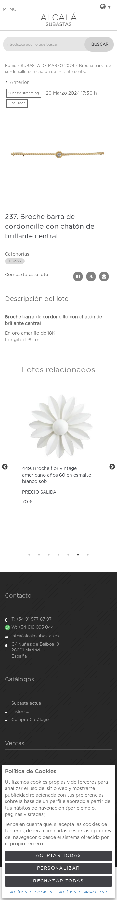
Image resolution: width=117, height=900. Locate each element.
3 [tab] (49, 554)
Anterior (18, 82)
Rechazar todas (58, 881)
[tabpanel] (58, 467)
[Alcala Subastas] (58, 19)
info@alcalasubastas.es (35, 636)
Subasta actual (26, 703)
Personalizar (58, 868)
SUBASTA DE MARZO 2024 (47, 66)
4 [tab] (58, 554)
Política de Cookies (31, 892)
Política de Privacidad (83, 892)
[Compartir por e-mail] (104, 276)
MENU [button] (10, 9)
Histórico (20, 712)
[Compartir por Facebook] (78, 276)
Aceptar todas (58, 855)
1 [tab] (29, 554)
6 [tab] (78, 554)
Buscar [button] (100, 44)
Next (112, 467)
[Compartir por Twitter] (91, 276)
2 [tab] (39, 554)
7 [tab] (87, 554)
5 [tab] (68, 554)
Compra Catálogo (30, 720)
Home (10, 66)
